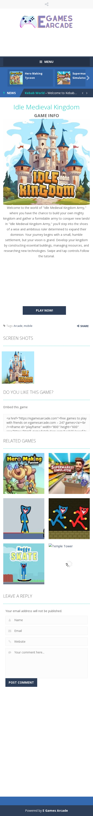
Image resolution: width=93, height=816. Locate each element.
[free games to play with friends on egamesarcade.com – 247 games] (46, 22)
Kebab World (35, 93)
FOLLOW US (46, 4)
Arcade (18, 326)
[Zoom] (18, 367)
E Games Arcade (55, 810)
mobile (28, 326)
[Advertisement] (48, 42)
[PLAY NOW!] (16, 78)
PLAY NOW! (44, 310)
